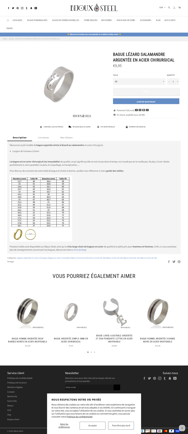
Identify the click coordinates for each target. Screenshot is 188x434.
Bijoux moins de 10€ (114, 258)
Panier (9, 28)
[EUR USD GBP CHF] (162, 8)
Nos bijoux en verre (126, 20)
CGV (9, 410)
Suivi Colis (12, 401)
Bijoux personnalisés (37, 20)
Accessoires (145, 20)
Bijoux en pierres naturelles (65, 20)
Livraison (43, 137)
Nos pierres (106, 20)
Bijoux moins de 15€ (131, 258)
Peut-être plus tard (121, 425)
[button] (88, 352)
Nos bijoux (66, 137)
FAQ (9, 414)
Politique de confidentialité (79, 416)
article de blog (79, 250)
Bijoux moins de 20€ (149, 258)
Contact (10, 391)
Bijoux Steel (18, 431)
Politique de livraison (17, 382)
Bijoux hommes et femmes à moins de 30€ (88, 258)
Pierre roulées (90, 20)
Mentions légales (15, 387)
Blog (158, 20)
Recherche (12, 396)
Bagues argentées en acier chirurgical (32, 258)
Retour (10, 405)
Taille (115, 75)
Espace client (13, 419)
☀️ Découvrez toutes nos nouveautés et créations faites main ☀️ (94, 34)
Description (20, 137)
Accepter (92, 425)
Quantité (171, 75)
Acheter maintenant (146, 102)
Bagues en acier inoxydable (59, 258)
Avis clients (169, 20)
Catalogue (17, 20)
